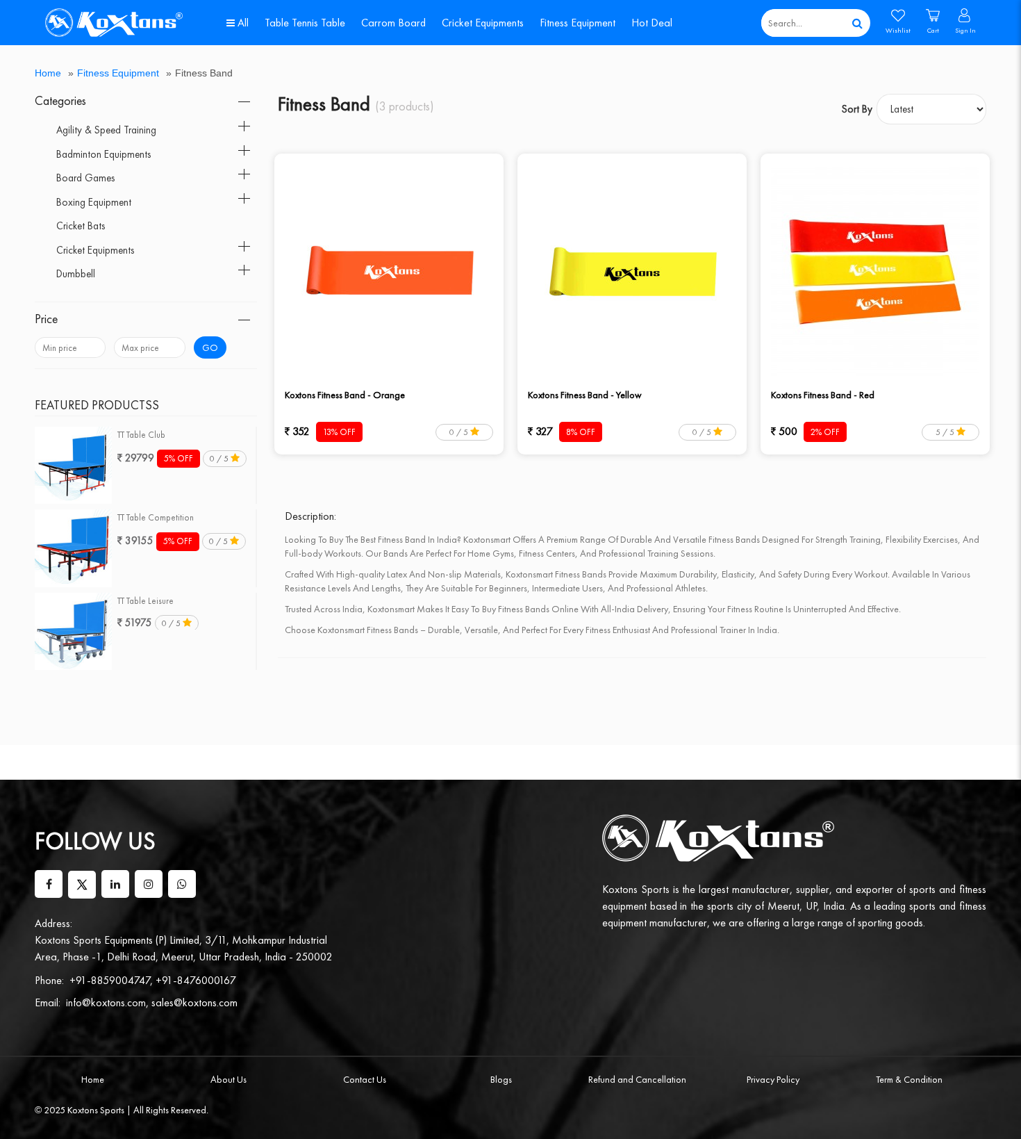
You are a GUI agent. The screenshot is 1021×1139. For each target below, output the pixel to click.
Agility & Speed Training (106, 130)
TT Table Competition (155, 517)
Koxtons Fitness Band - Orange (345, 394)
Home (48, 73)
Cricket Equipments (483, 22)
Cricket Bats (80, 226)
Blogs (501, 1079)
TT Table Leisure (145, 601)
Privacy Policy (773, 1079)
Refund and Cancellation (637, 1079)
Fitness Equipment (577, 22)
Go (210, 347)
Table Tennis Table (305, 22)
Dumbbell (75, 274)
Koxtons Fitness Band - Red (822, 394)
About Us (228, 1079)
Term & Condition (909, 1079)
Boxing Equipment (93, 202)
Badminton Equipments (103, 154)
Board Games (85, 178)
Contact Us (364, 1079)
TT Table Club (141, 435)
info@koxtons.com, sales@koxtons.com (152, 1002)
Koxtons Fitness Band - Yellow (585, 394)
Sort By (857, 109)
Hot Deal (651, 22)
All (242, 22)
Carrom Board (393, 22)
